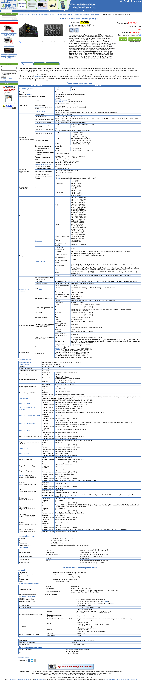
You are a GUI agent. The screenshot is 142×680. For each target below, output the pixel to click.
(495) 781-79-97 (10, 1)
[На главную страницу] (8, 6)
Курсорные (38, 241)
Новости (66, 11)
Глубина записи (40, 111)
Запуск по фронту (25, 403)
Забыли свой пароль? (6, 78)
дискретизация (40, 107)
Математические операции (24, 290)
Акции (72, 11)
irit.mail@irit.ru (6, 2)
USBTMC (105, 601)
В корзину (123, 39)
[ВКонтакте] (29, 660)
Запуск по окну (24, 453)
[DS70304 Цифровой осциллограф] (28, 30)
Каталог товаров (6, 11)
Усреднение (59, 101)
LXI (112, 603)
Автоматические (40, 261)
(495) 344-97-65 (14, 679)
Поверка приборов (30, 11)
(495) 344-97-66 (24, 679)
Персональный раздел (90, 11)
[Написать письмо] (124, 1)
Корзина (139, 1)
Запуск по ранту (24, 448)
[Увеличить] (20, 42)
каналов (29, 94)
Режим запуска (24, 364)
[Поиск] (131, 1)
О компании (78, 11)
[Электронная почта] (35, 660)
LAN (20, 603)
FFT (69, 281)
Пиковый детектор (61, 100)
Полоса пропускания (26, 89)
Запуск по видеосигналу (27, 423)
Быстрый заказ (134, 39)
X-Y (59, 178)
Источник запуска (25, 362)
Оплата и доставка (17, 11)
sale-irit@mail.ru (109, 679)
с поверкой (126, 32)
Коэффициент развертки (43, 164)
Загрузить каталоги (42, 11)
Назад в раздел (23, 657)
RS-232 (57, 349)
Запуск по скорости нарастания (29, 415)
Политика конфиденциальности (126, 679)
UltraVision (38, 76)
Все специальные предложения (8, 60)
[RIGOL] (84, 22)
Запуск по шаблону (25, 430)
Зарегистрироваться (6, 80)
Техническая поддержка (56, 11)
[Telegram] (32, 660)
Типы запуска (23, 398)
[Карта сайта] (128, 1)
